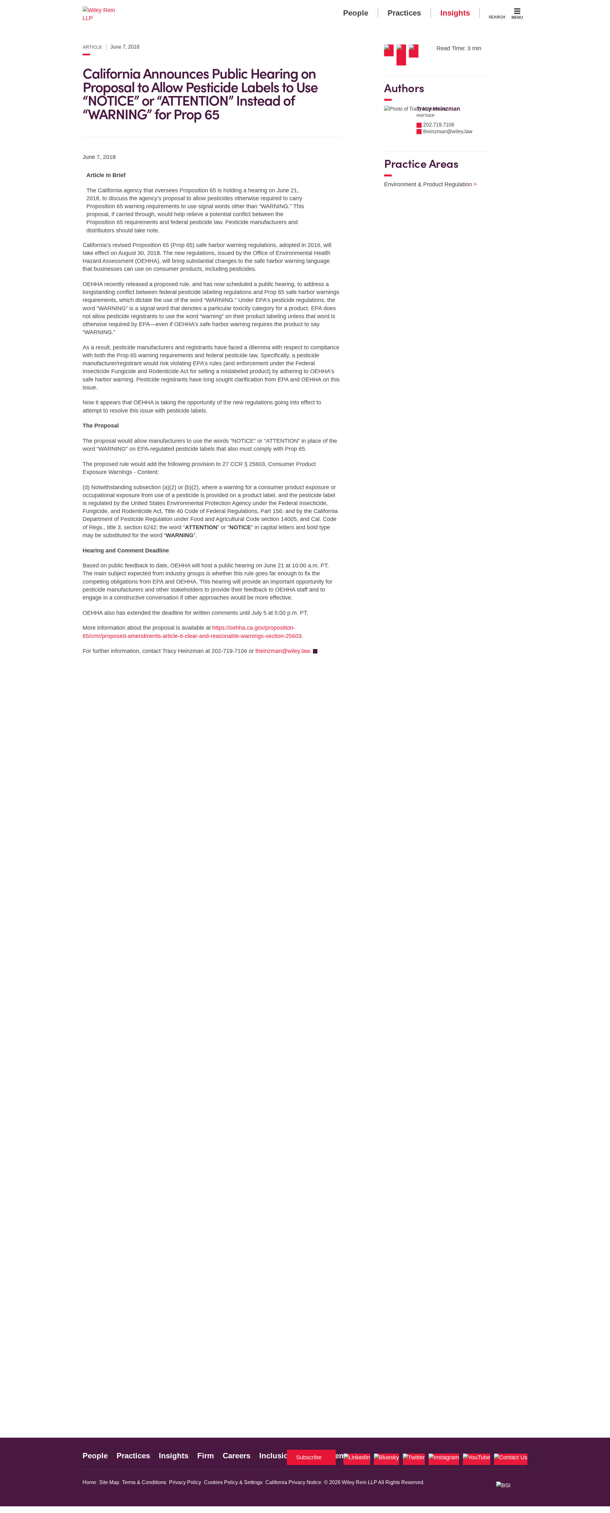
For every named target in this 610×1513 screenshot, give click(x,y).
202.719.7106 (438, 124)
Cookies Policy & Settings (233, 1482)
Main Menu (286, 7)
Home (89, 1482)
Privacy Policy (185, 1482)
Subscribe (309, 1457)
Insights (455, 13)
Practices (404, 13)
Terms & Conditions (144, 1482)
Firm (205, 1456)
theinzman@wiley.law (282, 651)
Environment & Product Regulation (426, 184)
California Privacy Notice (293, 1482)
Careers (236, 1456)
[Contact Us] (510, 1459)
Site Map (109, 1482)
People (355, 13)
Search (497, 17)
